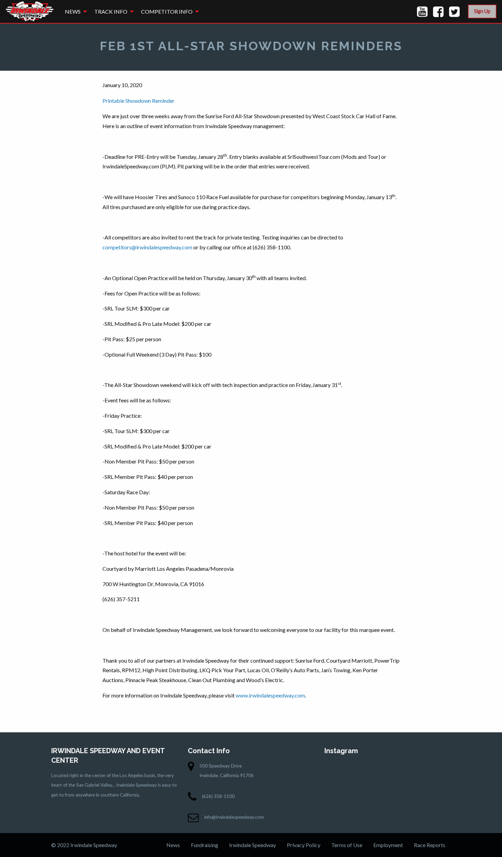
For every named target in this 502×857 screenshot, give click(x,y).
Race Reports (429, 845)
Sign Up (482, 11)
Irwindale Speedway (252, 845)
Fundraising (204, 845)
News (73, 11)
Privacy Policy (303, 845)
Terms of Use (346, 845)
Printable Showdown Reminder (138, 100)
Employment (388, 845)
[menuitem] (74, 11)
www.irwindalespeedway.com (270, 695)
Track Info (110, 11)
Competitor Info (167, 11)
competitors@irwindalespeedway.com (147, 247)
